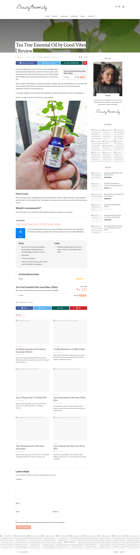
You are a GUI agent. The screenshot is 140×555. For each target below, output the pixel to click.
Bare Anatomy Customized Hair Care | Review (114, 195)
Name (18, 503)
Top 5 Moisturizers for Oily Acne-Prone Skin (30, 447)
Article (56, 346)
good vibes (23, 302)
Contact (91, 16)
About (116, 552)
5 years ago (108, 232)
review (31, 302)
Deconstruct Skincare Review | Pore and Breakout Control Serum (113, 228)
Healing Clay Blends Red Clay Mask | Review (113, 174)
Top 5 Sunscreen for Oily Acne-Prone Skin (69, 399)
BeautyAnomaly (31, 7)
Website (55, 511)
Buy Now (82, 295)
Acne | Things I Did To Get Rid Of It (31, 397)
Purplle (67, 77)
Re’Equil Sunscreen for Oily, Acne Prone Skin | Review (112, 216)
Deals (83, 16)
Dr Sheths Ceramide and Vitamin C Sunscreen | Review (31, 350)
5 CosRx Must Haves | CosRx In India (69, 349)
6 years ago (108, 209)
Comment (19, 479)
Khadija (20, 57)
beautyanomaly (108, 145)
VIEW (82, 77)
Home (47, 16)
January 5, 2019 (31, 57)
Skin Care (64, 16)
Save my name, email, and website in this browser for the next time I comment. (40, 522)
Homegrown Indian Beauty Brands (112, 206)
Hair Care (74, 16)
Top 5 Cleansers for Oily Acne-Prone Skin (69, 447)
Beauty (55, 16)
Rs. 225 (77, 77)
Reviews (40, 57)
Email (18, 512)
